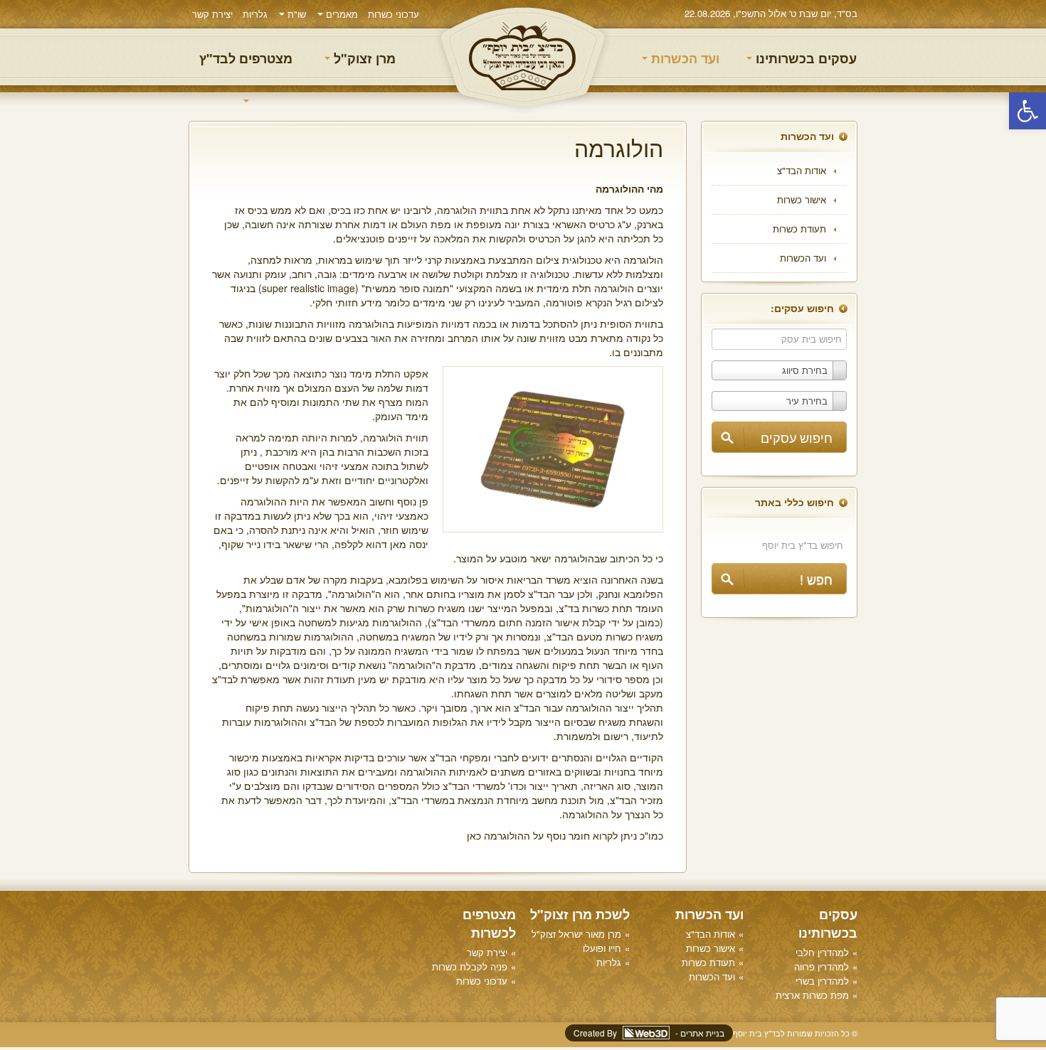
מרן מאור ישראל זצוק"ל (576, 934)
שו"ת (295, 14)
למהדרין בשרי (822, 980)
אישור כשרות (801, 199)
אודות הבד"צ (801, 170)
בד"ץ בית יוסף (523, 57)
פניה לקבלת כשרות (469, 966)
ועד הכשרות (683, 58)
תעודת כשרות (799, 228)
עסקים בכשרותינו (804, 58)
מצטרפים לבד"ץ (245, 58)
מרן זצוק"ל (363, 58)
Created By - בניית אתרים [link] (649, 1033)
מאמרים (340, 14)
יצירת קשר (212, 14)
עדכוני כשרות (393, 14)
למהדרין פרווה (821, 966)
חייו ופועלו (602, 948)
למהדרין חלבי (822, 952)
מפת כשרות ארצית (812, 995)
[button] (1027, 110)
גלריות (255, 14)
